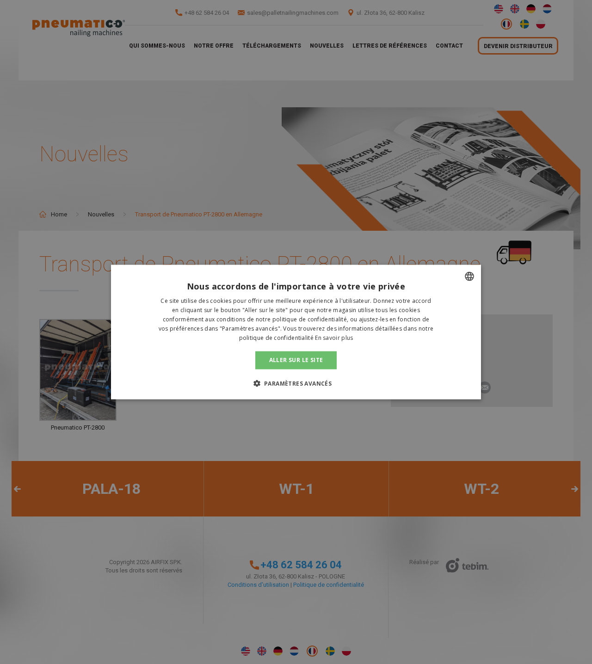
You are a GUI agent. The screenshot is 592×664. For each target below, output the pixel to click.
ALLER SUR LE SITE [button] (296, 360)
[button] (296, 382)
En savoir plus (334, 337)
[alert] (296, 332)
